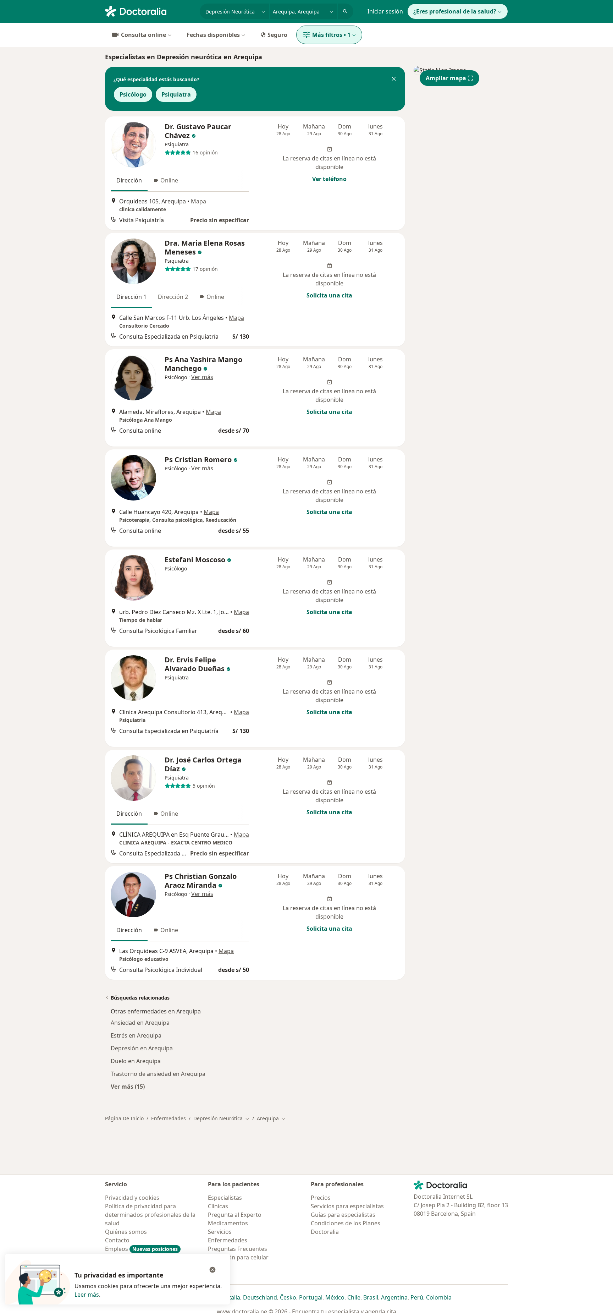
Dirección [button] (129, 180)
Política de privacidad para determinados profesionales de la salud (150, 1214)
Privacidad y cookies (132, 1198)
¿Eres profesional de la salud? (454, 11)
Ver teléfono (329, 179)
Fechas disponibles (213, 35)
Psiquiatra (176, 94)
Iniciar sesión (385, 11)
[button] (394, 79)
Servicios (220, 1232)
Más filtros (331, 35)
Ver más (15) (128, 1086)
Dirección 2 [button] (173, 297)
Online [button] (169, 180)
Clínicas (218, 1206)
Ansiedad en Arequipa (140, 1023)
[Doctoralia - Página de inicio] (149, 11)
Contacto (117, 1240)
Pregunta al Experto (234, 1215)
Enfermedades (168, 1118)
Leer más (86, 1294)
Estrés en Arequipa (136, 1035)
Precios (321, 1198)
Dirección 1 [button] (131, 297)
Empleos (141, 1249)
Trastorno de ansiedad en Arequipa (158, 1074)
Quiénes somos (126, 1232)
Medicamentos (228, 1223)
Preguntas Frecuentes (237, 1249)
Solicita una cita (329, 295)
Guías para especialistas (343, 1215)
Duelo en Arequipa (136, 1061)
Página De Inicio (124, 1118)
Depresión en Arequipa (142, 1048)
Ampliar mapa (446, 78)
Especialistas (225, 1198)
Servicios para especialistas (347, 1206)
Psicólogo (133, 94)
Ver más (202, 377)
